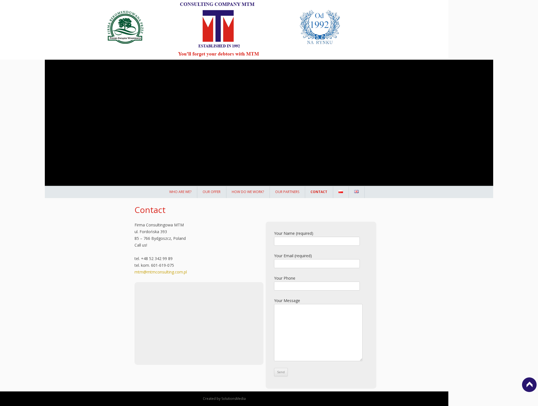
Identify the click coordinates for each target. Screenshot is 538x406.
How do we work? (248, 191)
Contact (318, 191)
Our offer (212, 191)
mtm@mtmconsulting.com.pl (160, 272)
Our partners (287, 191)
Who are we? (180, 191)
